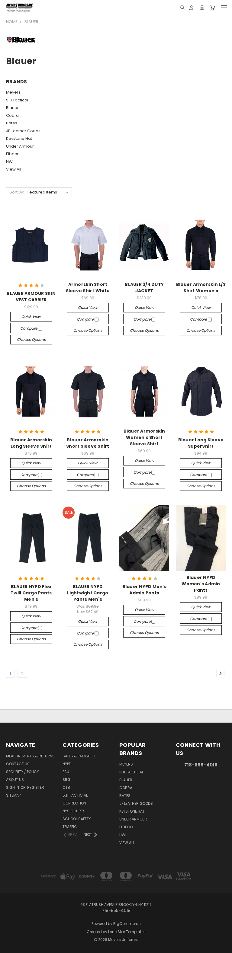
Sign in (13, 787)
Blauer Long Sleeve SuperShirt (201, 443)
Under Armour (20, 146)
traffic (70, 826)
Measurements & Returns (30, 756)
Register (35, 787)
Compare (29, 328)
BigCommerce (126, 923)
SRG (66, 779)
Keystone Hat (19, 138)
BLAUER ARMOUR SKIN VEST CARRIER (31, 296)
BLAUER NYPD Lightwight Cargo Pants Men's (87, 593)
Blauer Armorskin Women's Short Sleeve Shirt (144, 437)
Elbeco (13, 154)
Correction (74, 803)
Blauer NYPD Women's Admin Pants (201, 583)
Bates (11, 123)
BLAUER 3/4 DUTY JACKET (144, 287)
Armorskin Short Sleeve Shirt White (88, 287)
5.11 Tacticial (75, 795)
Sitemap (13, 795)
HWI (10, 162)
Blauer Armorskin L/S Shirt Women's (201, 287)
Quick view (31, 316)
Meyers (13, 92)
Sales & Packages (80, 756)
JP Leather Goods (23, 131)
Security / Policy (22, 771)
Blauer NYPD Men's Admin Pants (144, 590)
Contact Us (18, 763)
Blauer (12, 107)
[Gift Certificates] (202, 7)
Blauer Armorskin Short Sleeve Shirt (87, 443)
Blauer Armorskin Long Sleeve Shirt (31, 443)
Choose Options (31, 339)
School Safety (77, 818)
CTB (66, 787)
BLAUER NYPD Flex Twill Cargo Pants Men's (31, 593)
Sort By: (17, 192)
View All (13, 169)
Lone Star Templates (127, 931)
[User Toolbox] (191, 7)
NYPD (67, 763)
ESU (66, 771)
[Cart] (212, 7)
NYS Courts (74, 811)
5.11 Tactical (17, 100)
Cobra (12, 115)
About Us (15, 779)
